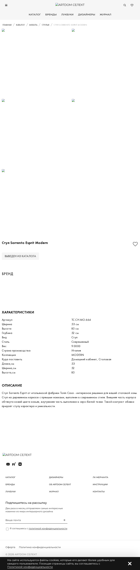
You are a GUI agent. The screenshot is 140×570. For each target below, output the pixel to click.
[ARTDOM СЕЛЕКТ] (19, 455)
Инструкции (100, 484)
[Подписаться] (64, 520)
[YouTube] (8, 464)
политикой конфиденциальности (48, 528)
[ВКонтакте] (20, 464)
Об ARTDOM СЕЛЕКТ (60, 484)
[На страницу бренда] (22, 290)
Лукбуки (67, 14)
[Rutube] (14, 464)
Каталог (35, 14)
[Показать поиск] (124, 5)
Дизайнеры (86, 14)
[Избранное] (132, 5)
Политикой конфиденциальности (30, 567)
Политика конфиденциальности (40, 547)
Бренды (51, 14)
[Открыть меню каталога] (6, 5)
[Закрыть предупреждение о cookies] (130, 564)
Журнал (105, 14)
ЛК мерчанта (100, 477)
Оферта (10, 547)
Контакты (99, 491)
